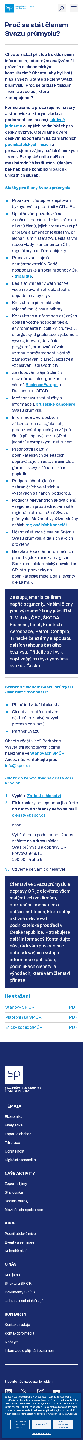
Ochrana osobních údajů (24, 1301)
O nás (11, 1264)
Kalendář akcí (15, 1251)
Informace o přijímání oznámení (29, 1351)
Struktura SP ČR (18, 1283)
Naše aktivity (20, 1173)
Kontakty (16, 1314)
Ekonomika (13, 1116)
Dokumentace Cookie (41, 1433)
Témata (13, 1106)
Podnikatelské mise (20, 1234)
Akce (10, 1223)
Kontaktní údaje (17, 1325)
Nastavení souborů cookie (20, 1424)
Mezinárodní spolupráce (24, 1210)
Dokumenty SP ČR (20, 1292)
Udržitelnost (14, 1151)
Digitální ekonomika (20, 1160)
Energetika (14, 1125)
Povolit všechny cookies (63, 1424)
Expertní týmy (16, 1184)
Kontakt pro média (19, 1333)
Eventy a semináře (19, 1242)
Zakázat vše (41, 1424)
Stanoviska (14, 1192)
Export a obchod (18, 1134)
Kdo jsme (12, 1275)
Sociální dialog (16, 1201)
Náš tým (11, 1342)
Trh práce (12, 1143)
